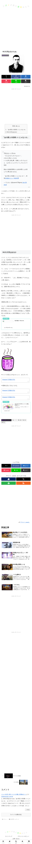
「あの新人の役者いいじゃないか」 (17, 129)
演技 (25, 420)
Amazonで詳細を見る (8, 379)
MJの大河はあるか (12, 132)
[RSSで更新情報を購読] (23, 483)
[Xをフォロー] (23, 479)
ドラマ (15, 420)
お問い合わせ (16, 838)
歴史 (4, 422)
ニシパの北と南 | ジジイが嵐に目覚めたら (13, 794)
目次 (13, 126)
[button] (26, 81)
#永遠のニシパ (9, 178)
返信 (28, 809)
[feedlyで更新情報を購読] (8, 483)
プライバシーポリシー (23, 836)
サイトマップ (8, 836)
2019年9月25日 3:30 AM (7, 796)
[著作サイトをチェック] (8, 479)
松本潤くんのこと (7, 420)
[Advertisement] (16, 32)
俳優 (20, 420)
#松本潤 (16, 178)
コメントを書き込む (16, 814)
